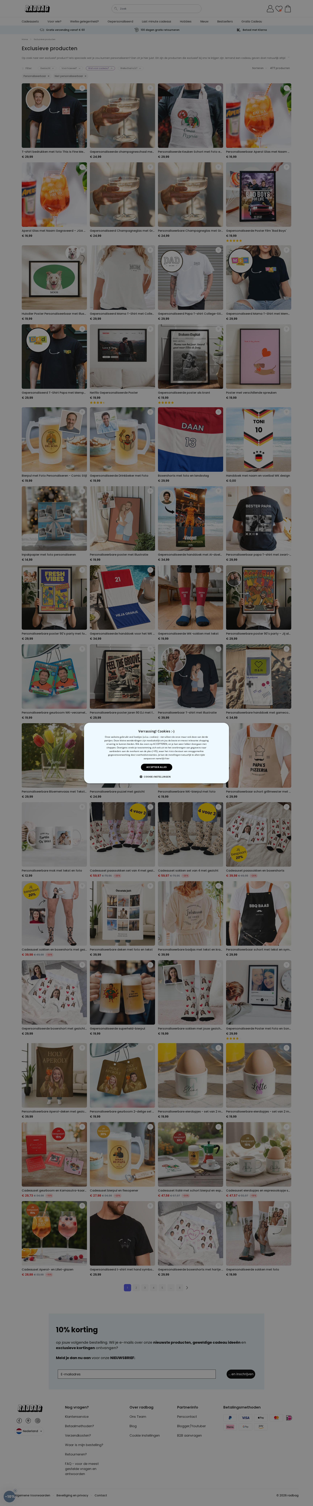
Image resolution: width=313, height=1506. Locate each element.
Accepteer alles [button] (156, 767)
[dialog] (156, 753)
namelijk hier (163, 758)
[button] (156, 776)
